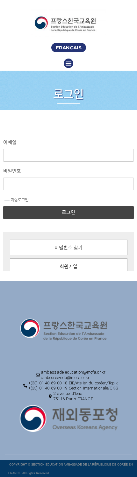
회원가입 (68, 266)
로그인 (68, 212)
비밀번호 (12, 171)
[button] (68, 47)
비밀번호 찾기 (68, 247)
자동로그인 (19, 200)
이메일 (10, 142)
